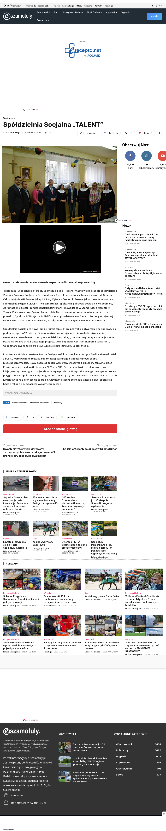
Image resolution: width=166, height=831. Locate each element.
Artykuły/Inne (130, 232)
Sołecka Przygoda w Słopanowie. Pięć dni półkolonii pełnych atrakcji (21, 599)
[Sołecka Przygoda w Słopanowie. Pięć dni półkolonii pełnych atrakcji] (22, 579)
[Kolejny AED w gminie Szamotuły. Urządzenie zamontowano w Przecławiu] (62, 625)
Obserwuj (147, 152)
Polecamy (129, 267)
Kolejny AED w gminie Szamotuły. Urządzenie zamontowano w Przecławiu (62, 645)
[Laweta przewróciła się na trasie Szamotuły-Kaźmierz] (16, 528)
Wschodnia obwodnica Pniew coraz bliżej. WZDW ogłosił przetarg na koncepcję (90, 761)
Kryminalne (38, 494)
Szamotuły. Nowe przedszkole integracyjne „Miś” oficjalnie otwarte (102, 645)
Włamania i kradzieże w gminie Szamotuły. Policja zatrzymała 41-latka (45, 502)
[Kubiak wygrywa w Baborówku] (46, 528)
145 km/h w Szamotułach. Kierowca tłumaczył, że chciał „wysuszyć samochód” (73, 503)
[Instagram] (157, 6)
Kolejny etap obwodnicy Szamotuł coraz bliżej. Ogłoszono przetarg (143, 273)
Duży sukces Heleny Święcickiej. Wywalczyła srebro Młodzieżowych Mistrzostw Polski (144, 291)
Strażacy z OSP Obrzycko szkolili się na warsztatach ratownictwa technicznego (143, 309)
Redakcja (15, 132)
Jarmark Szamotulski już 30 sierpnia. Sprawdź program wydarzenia (103, 502)
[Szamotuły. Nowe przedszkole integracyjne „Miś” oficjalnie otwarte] (103, 625)
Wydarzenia (96, 494)
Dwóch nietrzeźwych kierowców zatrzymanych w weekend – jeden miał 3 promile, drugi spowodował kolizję (29, 452)
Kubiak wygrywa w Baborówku (43, 543)
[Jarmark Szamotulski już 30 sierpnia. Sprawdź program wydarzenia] (104, 483)
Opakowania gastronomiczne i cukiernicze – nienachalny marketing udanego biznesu (142, 237)
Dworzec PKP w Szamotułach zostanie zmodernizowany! (75, 544)
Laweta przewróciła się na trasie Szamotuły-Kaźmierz (15, 544)
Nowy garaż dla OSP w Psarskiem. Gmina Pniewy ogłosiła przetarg (143, 325)
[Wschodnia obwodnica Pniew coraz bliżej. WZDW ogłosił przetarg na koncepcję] (65, 761)
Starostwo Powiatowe (39, 402)
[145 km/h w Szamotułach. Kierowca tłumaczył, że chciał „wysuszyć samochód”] (75, 483)
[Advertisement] (83, 84)
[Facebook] (153, 6)
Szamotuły (57, 402)
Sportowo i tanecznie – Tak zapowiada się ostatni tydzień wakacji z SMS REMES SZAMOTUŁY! (142, 647)
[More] (159, 133)
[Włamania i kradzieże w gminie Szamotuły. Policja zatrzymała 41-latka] (46, 483)
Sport (35, 539)
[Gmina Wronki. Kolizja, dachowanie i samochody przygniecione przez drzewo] (62, 579)
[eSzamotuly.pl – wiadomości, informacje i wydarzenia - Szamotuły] (17, 16)
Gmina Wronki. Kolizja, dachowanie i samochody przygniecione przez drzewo (60, 599)
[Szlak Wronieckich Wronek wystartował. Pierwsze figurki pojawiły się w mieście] (22, 625)
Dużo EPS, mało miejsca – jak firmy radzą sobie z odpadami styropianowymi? (141, 255)
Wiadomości (9, 118)
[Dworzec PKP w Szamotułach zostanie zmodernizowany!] (75, 528)
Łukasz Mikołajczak (11, 512)
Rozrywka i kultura (11, 593)
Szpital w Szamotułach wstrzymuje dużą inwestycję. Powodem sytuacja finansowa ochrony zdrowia (16, 503)
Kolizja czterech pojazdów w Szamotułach (90, 449)
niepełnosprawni (19, 402)
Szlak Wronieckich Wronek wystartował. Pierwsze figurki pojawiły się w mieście (19, 645)
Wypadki (7, 539)
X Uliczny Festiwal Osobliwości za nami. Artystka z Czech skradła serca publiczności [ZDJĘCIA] (142, 601)
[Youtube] (160, 6)
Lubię (130, 152)
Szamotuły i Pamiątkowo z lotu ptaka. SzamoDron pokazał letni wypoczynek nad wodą (104, 547)
